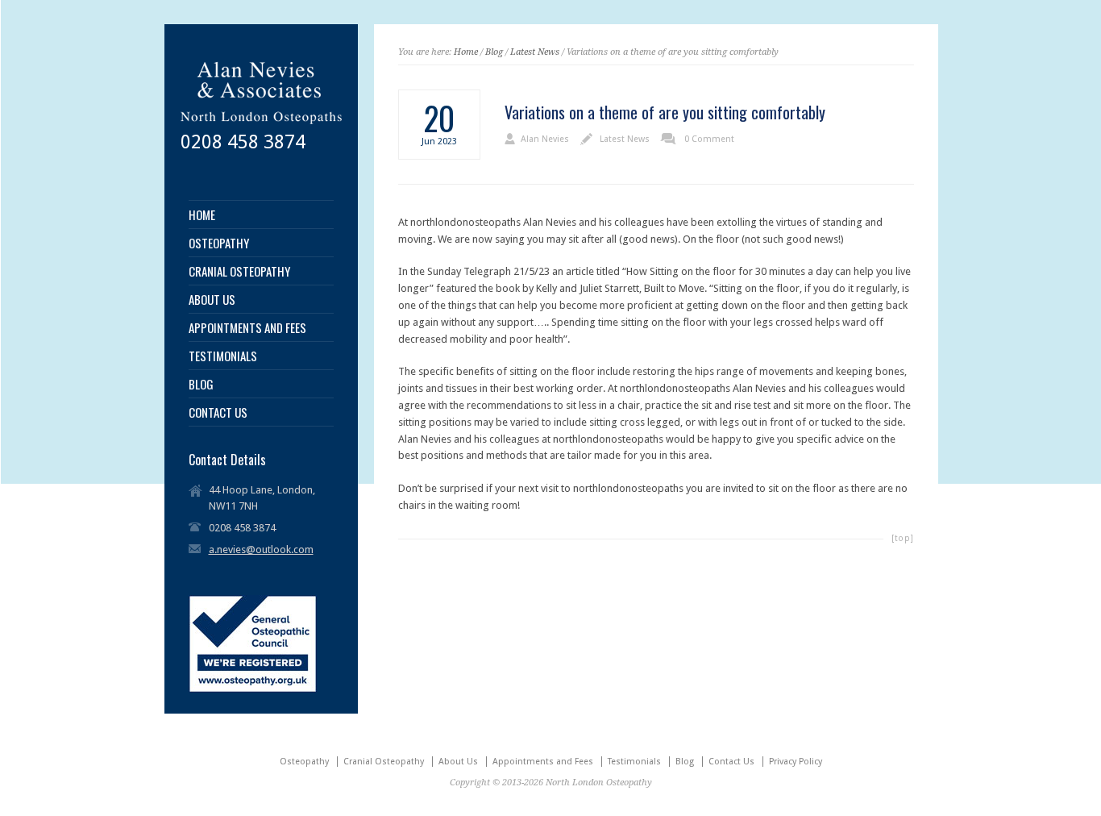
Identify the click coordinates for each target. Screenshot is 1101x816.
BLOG (201, 384)
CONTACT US (218, 412)
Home (466, 52)
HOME (202, 215)
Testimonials (634, 761)
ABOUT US (212, 300)
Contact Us (731, 761)
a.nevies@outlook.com (261, 549)
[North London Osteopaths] (261, 125)
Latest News (534, 52)
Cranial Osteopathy (383, 761)
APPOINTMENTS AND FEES (247, 328)
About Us (458, 761)
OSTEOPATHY (219, 243)
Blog (494, 52)
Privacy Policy (795, 761)
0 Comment (709, 139)
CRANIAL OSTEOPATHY (239, 271)
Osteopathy (304, 761)
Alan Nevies (545, 139)
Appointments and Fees (542, 761)
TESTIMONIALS (223, 356)
